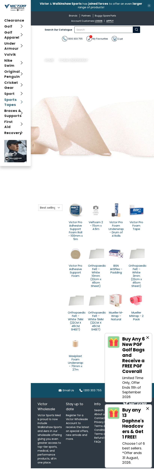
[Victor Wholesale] (15, 7)
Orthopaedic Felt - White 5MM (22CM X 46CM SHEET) (95, 321)
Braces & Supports (13, 113)
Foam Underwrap (73, 60)
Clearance (14, 20)
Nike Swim (9, 63)
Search (98, 410)
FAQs (97, 442)
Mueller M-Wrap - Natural (116, 316)
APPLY (110, 20)
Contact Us (101, 418)
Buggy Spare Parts (105, 15)
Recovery (13, 132)
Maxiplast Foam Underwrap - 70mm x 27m (75, 362)
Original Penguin (12, 74)
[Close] (148, 338)
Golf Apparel (11, 35)
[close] (149, 5)
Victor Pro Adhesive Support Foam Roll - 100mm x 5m (75, 230)
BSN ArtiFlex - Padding (116, 269)
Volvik (10, 54)
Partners (86, 15)
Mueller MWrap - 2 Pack (136, 316)
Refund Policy (103, 438)
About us (100, 414)
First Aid (8, 124)
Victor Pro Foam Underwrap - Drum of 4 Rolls (116, 228)
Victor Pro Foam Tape (136, 225)
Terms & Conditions (101, 428)
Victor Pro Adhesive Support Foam (75, 271)
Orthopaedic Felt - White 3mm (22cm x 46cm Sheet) (136, 276)
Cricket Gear (11, 85)
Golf (8, 26)
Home (49, 60)
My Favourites (99, 38)
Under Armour (11, 46)
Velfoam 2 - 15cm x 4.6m (96, 225)
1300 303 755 (75, 38)
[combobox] (103, 29)
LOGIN (98, 20)
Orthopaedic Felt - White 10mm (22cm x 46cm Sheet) (95, 276)
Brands (73, 15)
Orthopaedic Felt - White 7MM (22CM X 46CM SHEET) (75, 321)
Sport (9, 93)
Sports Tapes (10, 102)
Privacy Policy (103, 422)
